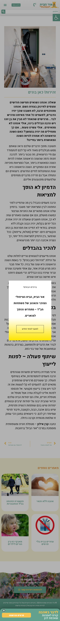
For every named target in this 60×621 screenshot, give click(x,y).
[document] (30, 310)
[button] (4, 610)
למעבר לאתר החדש (30, 329)
